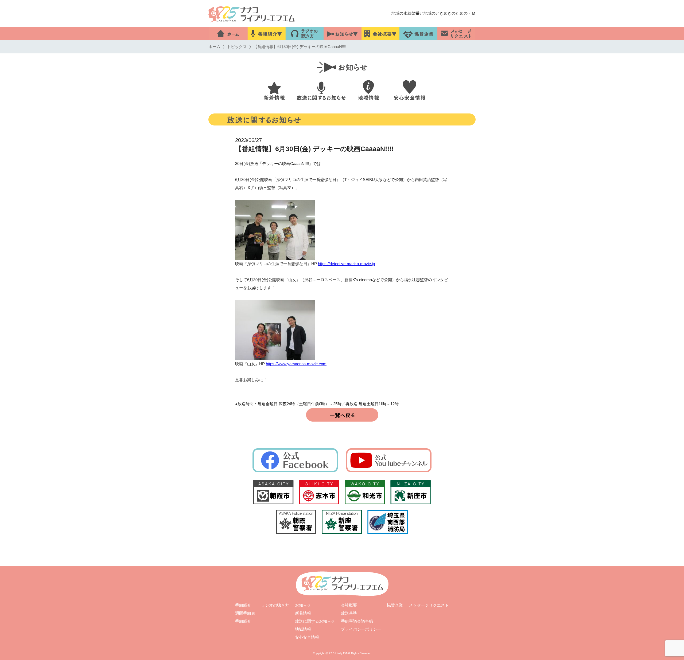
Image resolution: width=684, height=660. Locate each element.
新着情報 (303, 613)
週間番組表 (245, 613)
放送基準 (349, 613)
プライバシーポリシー (361, 629)
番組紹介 (243, 605)
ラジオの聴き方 (275, 605)
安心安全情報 (307, 637)
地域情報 (303, 629)
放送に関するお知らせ (315, 621)
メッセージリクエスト (429, 605)
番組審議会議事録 (357, 621)
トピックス (237, 46)
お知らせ (303, 605)
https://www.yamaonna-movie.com (296, 364)
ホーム (214, 46)
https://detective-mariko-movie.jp (346, 263)
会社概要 (349, 605)
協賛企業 (395, 605)
